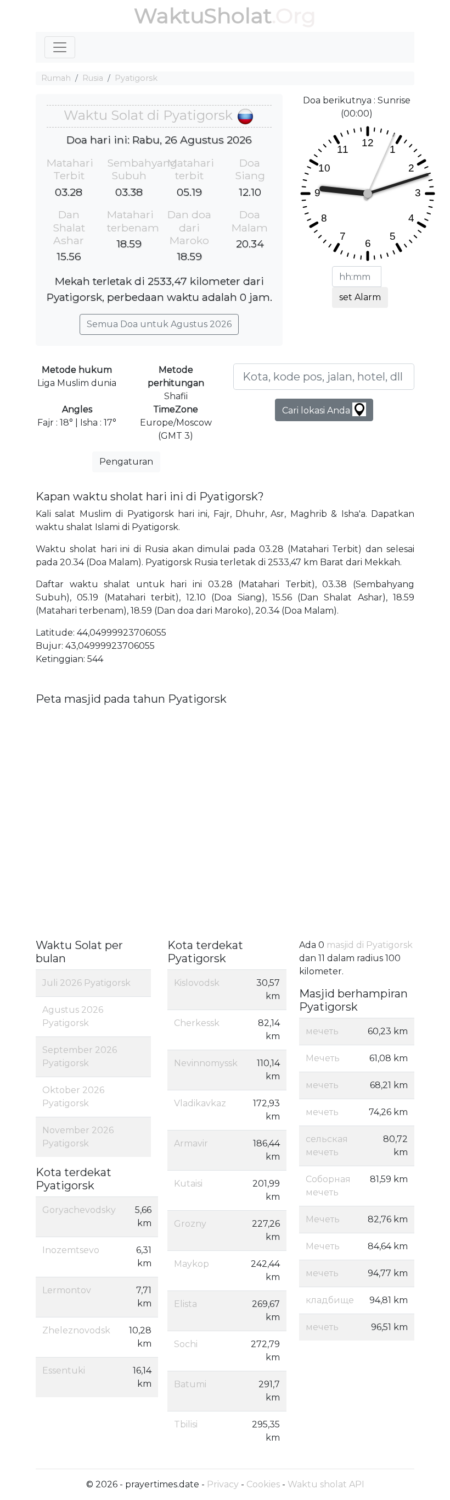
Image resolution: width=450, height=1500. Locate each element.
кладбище (330, 1300)
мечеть (322, 1031)
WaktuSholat (203, 16)
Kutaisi (188, 1183)
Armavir (191, 1143)
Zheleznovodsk (76, 1330)
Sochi (186, 1344)
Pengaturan (126, 461)
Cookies (263, 1484)
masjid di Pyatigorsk (370, 945)
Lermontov (66, 1290)
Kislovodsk (197, 983)
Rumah (56, 78)
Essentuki (63, 1370)
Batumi (190, 1384)
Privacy (223, 1484)
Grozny (190, 1223)
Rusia (92, 78)
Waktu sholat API (326, 1484)
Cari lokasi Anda (317, 410)
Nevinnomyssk (206, 1063)
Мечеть (323, 1058)
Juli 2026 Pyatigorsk (86, 983)
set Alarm (360, 297)
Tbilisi (186, 1424)
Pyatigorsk (136, 78)
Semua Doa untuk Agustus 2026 (159, 324)
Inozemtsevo (70, 1250)
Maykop (191, 1264)
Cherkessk (197, 1023)
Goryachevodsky (79, 1210)
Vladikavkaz (200, 1103)
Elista (185, 1304)
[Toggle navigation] (59, 47)
